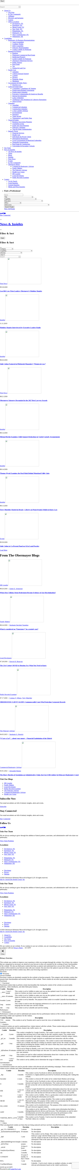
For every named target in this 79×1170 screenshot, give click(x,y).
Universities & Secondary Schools (23, 146)
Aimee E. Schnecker (16, 589)
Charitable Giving (18, 124)
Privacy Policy (18, 948)
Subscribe (3, 806)
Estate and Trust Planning (20, 125)
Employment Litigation (19, 92)
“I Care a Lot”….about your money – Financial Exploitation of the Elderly (26, 738)
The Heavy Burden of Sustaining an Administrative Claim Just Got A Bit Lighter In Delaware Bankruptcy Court (39, 775)
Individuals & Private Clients (21, 137)
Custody (15, 75)
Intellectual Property (18, 57)
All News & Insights (15, 151)
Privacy (6, 872)
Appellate (15, 105)
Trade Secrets (16, 116)
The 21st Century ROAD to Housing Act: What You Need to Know (23, 665)
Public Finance (17, 62)
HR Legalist (16, 174)
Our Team (7, 148)
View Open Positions (7, 841)
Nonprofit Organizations (20, 142)
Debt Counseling (17, 46)
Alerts (10, 153)
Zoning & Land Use (19, 68)
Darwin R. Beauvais (16, 661)
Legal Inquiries (13, 183)
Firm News (12, 159)
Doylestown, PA (17, 23)
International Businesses (20, 138)
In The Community (14, 14)
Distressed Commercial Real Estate (23, 55)
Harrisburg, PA (17, 25)
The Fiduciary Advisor (19, 170)
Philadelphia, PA (17, 31)
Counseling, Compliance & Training (24, 88)
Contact (6, 179)
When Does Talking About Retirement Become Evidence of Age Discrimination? (28, 593)
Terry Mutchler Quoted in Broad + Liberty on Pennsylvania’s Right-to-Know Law (28, 510)
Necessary (5, 973)
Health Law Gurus (18, 172)
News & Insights (9, 150)
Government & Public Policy (17, 83)
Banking (15, 53)
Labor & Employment (15, 87)
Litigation (11, 103)
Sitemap (6, 874)
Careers (10, 20)
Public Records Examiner (20, 177)
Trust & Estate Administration (22, 129)
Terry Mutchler (27, 698)
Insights (10, 157)
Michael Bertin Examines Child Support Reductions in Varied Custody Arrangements (30, 437)
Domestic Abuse (17, 79)
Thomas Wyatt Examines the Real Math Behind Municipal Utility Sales (24, 473)
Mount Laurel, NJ (18, 27)
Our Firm (11, 12)
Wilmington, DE (17, 36)
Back (2, 1)
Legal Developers (18, 176)
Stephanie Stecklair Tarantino (18, 625)
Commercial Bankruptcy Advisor (23, 166)
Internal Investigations (19, 96)
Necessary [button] (3, 971)
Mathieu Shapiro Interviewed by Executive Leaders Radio (20, 327)
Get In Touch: (12, 181)
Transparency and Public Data (22, 118)
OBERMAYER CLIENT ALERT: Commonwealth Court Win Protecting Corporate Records (32, 702)
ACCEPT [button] (28, 948)
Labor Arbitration (18, 98)
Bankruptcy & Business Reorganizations (21, 40)
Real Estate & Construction (21, 144)
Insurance (15, 114)
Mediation (15, 81)
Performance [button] (4, 1010)
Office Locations (13, 22)
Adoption (15, 72)
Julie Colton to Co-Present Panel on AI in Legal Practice (19, 546)
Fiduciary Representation (20, 48)
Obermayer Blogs (14, 164)
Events (10, 161)
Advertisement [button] (4, 1063)
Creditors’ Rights (17, 44)
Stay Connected (5, 215)
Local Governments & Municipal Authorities (26, 140)
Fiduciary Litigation (18, 127)
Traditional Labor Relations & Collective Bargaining (29, 99)
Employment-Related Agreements (23, 90)
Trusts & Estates (13, 120)
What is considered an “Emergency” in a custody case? (19, 629)
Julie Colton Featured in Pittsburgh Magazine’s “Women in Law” (23, 364)
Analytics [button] (3, 1022)
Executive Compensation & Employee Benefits (27, 94)
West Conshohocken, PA (20, 35)
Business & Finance (14, 51)
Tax (13, 66)
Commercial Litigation (19, 107)
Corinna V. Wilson (15, 698)
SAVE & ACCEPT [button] (6, 1167)
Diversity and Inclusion (15, 18)
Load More (3, 550)
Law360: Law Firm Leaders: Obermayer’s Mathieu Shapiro (21, 291)
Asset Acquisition (18, 42)
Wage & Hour (16, 101)
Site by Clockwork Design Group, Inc (12, 879)
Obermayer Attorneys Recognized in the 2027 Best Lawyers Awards (23, 400)
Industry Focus (13, 131)
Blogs (10, 155)
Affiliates (11, 16)
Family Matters (17, 168)
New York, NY (17, 29)
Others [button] (2, 1121)
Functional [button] (3, 981)
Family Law (12, 70)
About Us (7, 10)
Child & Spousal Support (20, 74)
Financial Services (18, 133)
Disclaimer (7, 870)
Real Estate (16, 64)
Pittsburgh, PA (17, 33)
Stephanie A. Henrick (16, 734)
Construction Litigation (19, 109)
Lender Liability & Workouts (21, 49)
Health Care (16, 135)
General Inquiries (13, 185)
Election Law (16, 85)
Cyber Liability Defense (20, 111)
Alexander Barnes (15, 771)
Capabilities (8, 38)
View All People (9, 209)
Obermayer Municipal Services (22, 61)
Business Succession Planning (22, 122)
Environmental (17, 112)
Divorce (15, 77)
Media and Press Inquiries (16, 187)
